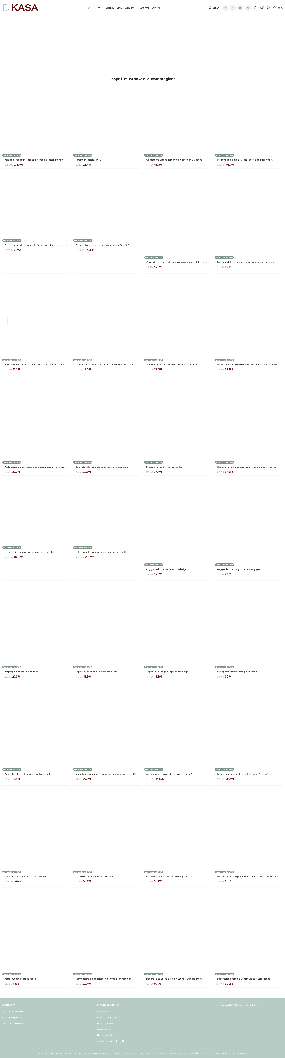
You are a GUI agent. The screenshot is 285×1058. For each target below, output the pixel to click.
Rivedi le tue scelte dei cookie (111, 1041)
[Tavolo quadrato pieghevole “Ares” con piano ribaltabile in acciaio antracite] (36, 205)
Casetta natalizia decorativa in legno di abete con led (246, 466)
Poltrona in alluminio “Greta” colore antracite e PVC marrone (245, 161)
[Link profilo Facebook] (225, 8)
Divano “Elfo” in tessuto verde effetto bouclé (28, 552)
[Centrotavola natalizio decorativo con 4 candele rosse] (178, 213)
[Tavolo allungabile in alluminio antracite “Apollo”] (107, 205)
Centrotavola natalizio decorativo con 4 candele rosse (176, 262)
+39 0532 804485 (15, 1011)
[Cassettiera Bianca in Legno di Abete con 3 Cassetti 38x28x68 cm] (178, 120)
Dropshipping (103, 1029)
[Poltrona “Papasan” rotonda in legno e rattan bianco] (36, 120)
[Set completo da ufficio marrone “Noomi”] (178, 725)
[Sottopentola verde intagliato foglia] (249, 623)
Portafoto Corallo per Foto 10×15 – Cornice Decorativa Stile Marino (247, 878)
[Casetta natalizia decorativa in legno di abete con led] (249, 418)
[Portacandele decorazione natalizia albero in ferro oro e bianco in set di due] (36, 418)
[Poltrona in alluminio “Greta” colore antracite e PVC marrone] (249, 120)
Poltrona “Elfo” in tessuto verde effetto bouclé (100, 552)
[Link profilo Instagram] (233, 8)
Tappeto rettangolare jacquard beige (167, 671)
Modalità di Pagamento (108, 1017)
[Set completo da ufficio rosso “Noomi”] (36, 828)
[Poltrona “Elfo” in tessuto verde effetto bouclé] (107, 512)
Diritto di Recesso (105, 1023)
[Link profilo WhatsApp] (248, 8)
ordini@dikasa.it (15, 1017)
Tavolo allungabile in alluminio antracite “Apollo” (102, 245)
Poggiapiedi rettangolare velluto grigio (238, 569)
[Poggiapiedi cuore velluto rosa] (36, 623)
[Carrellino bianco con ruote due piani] (178, 828)
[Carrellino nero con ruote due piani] (107, 828)
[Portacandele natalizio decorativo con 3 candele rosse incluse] (36, 316)
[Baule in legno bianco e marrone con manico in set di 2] (107, 725)
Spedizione (102, 1011)
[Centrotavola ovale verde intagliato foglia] (36, 725)
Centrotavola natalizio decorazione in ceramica (101, 466)
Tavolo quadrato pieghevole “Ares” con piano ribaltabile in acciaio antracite (35, 247)
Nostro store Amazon (107, 1035)
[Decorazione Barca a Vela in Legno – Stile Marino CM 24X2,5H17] (178, 930)
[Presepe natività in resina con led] (178, 418)
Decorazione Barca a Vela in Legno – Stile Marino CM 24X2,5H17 (175, 980)
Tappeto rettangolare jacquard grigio (96, 671)
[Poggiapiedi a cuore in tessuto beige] (178, 520)
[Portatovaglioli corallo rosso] (36, 930)
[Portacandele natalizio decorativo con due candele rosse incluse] (249, 213)
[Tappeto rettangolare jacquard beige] (178, 623)
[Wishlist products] (268, 8)
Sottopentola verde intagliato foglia (237, 671)
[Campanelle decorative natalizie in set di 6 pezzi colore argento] (107, 316)
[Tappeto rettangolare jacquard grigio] (107, 623)
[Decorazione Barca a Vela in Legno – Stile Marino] (249, 930)
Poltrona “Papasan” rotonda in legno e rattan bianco (33, 159)
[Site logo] (21, 7)
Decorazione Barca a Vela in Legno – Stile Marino (243, 978)
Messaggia (18, 1023)
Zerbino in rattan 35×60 (88, 159)
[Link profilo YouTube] (240, 8)
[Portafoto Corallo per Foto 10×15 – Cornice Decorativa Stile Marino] (249, 828)
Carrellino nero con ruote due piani (94, 876)
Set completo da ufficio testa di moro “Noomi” (242, 774)
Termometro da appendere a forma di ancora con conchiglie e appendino (103, 980)
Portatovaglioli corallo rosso (20, 978)
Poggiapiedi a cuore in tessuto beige (166, 569)
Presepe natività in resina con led (164, 466)
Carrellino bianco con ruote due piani (166, 876)
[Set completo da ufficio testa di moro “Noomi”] (249, 725)
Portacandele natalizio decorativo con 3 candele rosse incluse (34, 366)
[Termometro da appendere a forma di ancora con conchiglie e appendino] (107, 930)
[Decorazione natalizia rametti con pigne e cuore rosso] (249, 316)
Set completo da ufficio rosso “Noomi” (25, 876)
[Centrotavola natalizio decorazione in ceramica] (107, 418)
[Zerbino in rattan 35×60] (107, 120)
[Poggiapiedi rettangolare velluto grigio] (249, 520)
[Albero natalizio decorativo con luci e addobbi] (178, 316)
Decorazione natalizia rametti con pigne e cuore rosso (247, 364)
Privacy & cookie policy (237, 1053)
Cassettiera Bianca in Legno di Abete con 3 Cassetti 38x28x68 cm (174, 161)
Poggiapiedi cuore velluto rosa (21, 671)
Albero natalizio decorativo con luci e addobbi (171, 364)
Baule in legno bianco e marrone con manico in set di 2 (105, 774)
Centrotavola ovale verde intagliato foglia (27, 774)
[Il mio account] (255, 8)
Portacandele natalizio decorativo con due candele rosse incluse (245, 264)
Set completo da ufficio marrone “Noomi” (169, 774)
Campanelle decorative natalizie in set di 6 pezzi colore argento (105, 366)
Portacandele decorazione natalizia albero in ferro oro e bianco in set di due (35, 468)
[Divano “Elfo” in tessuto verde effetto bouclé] (36, 512)
